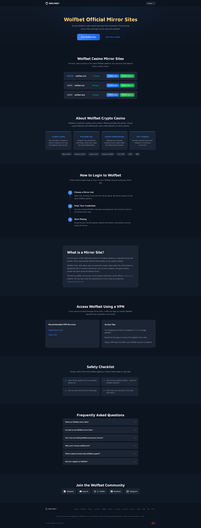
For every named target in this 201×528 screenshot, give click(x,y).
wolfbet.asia (79, 95)
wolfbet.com (81, 76)
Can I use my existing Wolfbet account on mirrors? (84, 438)
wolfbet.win (79, 85)
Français (132, 509)
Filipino (90, 509)
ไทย (148, 509)
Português (118, 509)
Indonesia (97, 509)
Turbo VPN (52, 335)
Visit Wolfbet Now (88, 37)
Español (110, 509)
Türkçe (139, 509)
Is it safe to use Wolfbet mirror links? (79, 430)
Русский (83, 509)
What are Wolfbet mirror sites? (77, 422)
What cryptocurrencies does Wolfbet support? (82, 454)
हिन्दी (144, 509)
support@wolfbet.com (75, 282)
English (76, 509)
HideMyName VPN (55, 330)
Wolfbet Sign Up (127, 76)
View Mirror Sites (112, 37)
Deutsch (125, 509)
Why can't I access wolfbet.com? (77, 446)
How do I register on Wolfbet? (76, 461)
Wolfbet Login (113, 76)
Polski (153, 509)
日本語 (104, 509)
